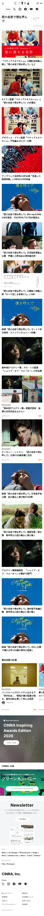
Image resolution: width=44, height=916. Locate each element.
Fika (3, 864)
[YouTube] (31, 9)
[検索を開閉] (37, 3)
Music (4, 852)
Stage (35, 852)
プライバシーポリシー (9, 904)
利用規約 (25, 904)
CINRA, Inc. (11, 874)
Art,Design (13, 852)
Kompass (11, 864)
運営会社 (25, 893)
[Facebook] (25, 9)
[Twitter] (14, 9)
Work (23, 855)
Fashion (37, 855)
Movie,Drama (25, 852)
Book (4, 855)
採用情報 (4, 897)
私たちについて (7, 893)
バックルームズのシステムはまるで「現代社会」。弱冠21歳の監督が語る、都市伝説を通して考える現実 (19, 695)
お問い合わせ (26, 901)
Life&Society (13, 855)
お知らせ (4, 901)
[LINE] (37, 9)
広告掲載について (27, 897)
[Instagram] (20, 9)
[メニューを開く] (41, 3)
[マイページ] (3, 3)
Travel (29, 855)
